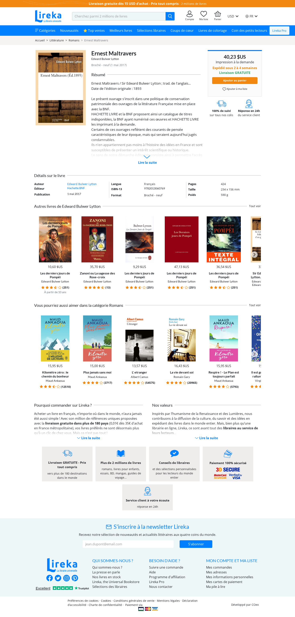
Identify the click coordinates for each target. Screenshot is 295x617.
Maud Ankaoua (55, 380)
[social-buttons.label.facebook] (49, 578)
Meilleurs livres (121, 30)
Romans (74, 40)
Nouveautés (69, 30)
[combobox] (119, 16)
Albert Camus (139, 377)
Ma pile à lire (215, 586)
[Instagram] (66, 578)
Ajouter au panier (234, 80)
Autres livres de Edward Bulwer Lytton (67, 206)
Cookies (106, 601)
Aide (152, 572)
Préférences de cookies (83, 601)
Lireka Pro (279, 31)
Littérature (57, 40)
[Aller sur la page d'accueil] (48, 16)
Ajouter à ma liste (236, 89)
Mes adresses (216, 572)
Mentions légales (168, 601)
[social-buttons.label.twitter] (58, 578)
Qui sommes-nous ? (107, 567)
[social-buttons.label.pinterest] (75, 578)
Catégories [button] (46, 30)
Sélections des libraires (109, 586)
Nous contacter (161, 586)
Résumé (98, 74)
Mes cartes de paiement (224, 582)
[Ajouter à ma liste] (69, 218)
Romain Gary (182, 377)
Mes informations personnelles (229, 577)
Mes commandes (219, 567)
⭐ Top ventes (94, 30)
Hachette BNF (76, 188)
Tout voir (255, 206)
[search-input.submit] (170, 16)
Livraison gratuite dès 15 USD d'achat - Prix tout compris (134, 3)
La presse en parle (106, 572)
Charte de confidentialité (105, 605)
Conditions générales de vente (134, 601)
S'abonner (196, 544)
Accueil (40, 40)
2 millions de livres (193, 4)
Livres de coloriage (212, 30)
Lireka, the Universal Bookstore (115, 582)
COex (255, 605)
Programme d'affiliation (167, 577)
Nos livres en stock (106, 577)
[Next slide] (254, 254)
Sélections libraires (151, 30)
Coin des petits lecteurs (249, 30)
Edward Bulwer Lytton (105, 58)
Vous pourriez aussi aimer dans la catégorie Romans (78, 305)
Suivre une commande (166, 567)
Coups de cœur (182, 30)
